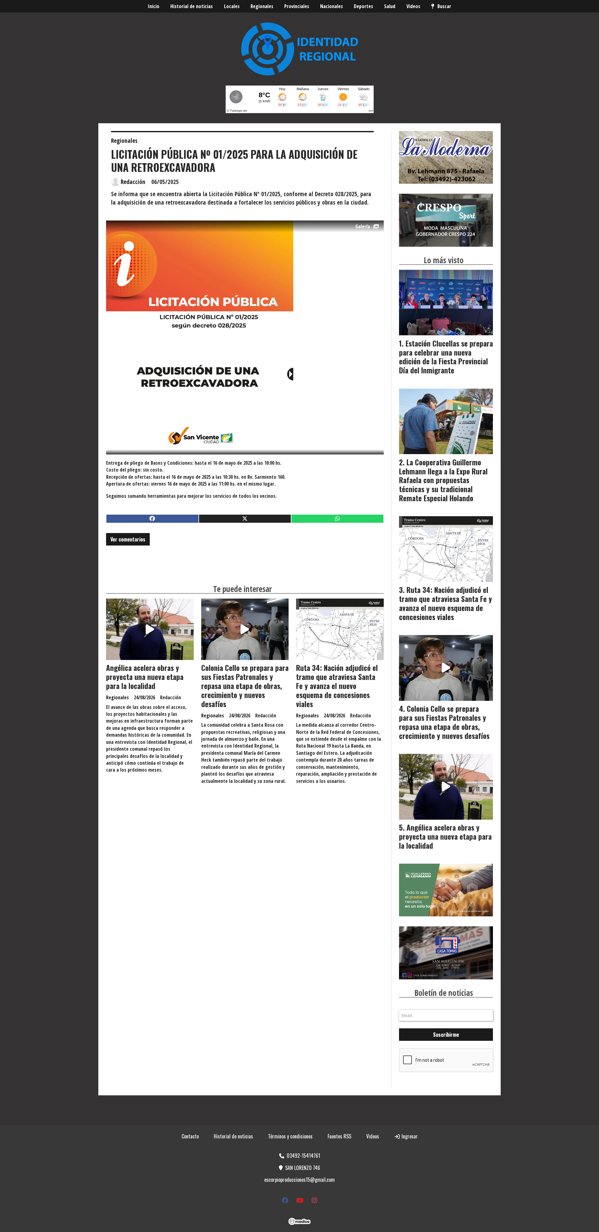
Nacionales (331, 6)
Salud (389, 6)
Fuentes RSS (339, 1136)
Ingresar (409, 1136)
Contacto (190, 1136)
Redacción (133, 181)
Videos (413, 6)
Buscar (444, 6)
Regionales (262, 6)
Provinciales (296, 6)
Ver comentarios (127, 539)
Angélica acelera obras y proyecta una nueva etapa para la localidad (144, 676)
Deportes (363, 6)
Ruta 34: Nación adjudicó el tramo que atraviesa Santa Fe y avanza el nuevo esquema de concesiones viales (337, 685)
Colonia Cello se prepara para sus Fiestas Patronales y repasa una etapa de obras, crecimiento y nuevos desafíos (245, 685)
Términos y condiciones (290, 1136)
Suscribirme (446, 1034)
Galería (362, 226)
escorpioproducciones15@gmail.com (299, 1179)
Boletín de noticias (443, 992)
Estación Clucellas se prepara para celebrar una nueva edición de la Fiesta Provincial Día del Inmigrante (446, 357)
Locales (232, 6)
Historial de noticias (191, 6)
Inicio (153, 6)
